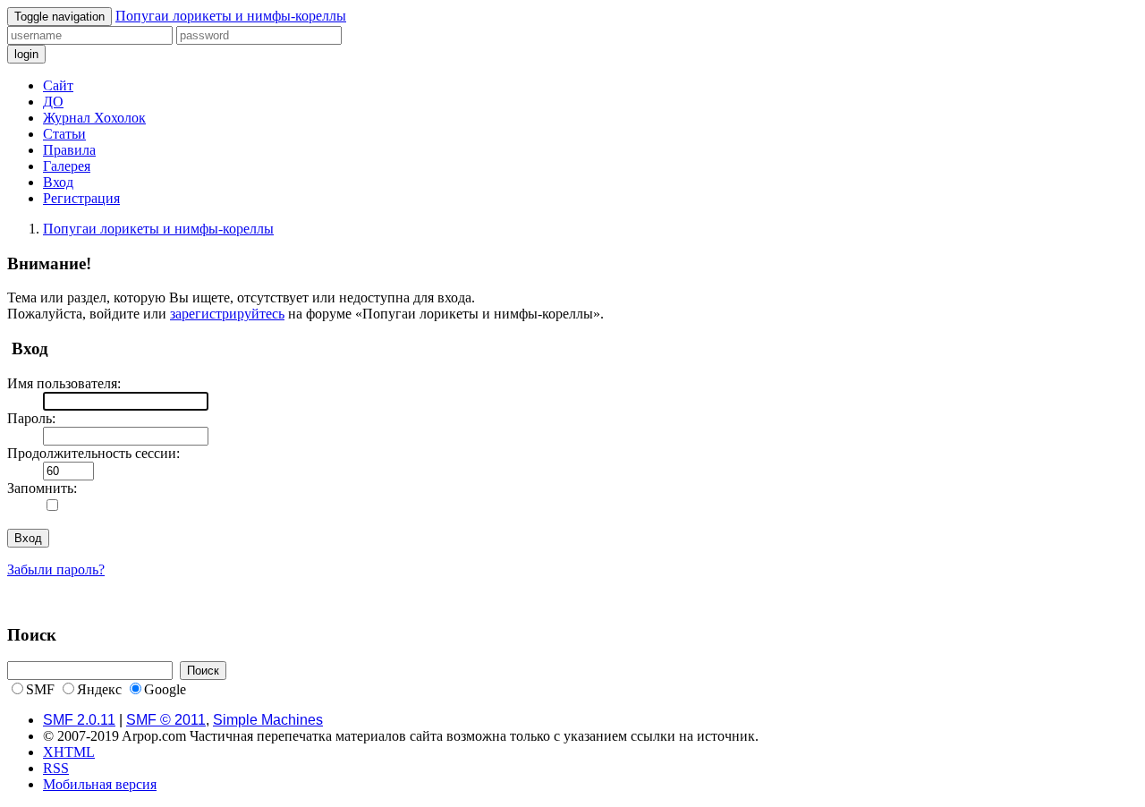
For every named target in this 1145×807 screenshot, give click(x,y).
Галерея (66, 166)
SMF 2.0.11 (79, 719)
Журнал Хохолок (94, 117)
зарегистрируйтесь (227, 313)
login (26, 54)
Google (165, 689)
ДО (53, 101)
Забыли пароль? (56, 569)
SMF (40, 689)
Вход (58, 182)
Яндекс (99, 689)
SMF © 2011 (166, 719)
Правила (69, 149)
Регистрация (81, 198)
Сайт (58, 85)
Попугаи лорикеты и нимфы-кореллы (230, 15)
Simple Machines (268, 719)
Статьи (64, 133)
